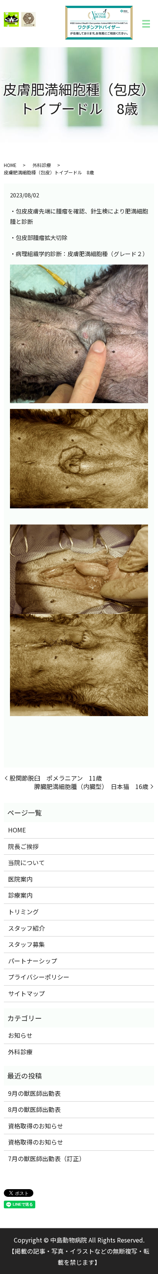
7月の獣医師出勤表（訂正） (46, 1158)
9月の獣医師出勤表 (34, 1093)
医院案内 (20, 879)
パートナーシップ (32, 960)
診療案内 (20, 895)
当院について (26, 862)
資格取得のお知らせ (35, 1125)
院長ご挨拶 (23, 846)
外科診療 (42, 165)
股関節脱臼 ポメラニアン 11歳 (56, 778)
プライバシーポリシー (38, 976)
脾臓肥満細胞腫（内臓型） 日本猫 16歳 (91, 786)
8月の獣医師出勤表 (34, 1109)
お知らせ (20, 1035)
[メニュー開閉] (146, 24)
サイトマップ (26, 993)
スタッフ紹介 (26, 928)
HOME (10, 165)
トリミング (23, 911)
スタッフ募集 (26, 944)
